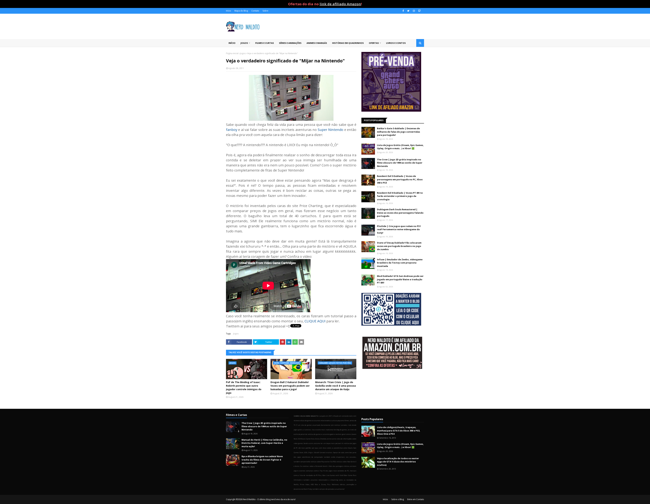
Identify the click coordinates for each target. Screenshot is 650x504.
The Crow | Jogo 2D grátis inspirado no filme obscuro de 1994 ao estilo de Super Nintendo (399, 163)
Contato (255, 10)
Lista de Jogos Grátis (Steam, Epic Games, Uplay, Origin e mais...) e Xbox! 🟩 (400, 147)
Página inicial (232, 53)
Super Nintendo (330, 129)
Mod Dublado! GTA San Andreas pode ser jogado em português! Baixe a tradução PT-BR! (400, 279)
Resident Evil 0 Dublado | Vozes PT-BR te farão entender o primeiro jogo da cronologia (400, 196)
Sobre (265, 10)
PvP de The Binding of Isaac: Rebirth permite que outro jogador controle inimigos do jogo (243, 387)
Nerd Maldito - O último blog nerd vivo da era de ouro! (269, 499)
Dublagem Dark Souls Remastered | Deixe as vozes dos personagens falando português (400, 212)
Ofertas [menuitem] (374, 42)
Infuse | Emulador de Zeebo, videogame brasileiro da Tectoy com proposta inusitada (399, 263)
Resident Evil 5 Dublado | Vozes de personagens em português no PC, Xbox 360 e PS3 (400, 179)
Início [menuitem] (232, 42)
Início (228, 10)
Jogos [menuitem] (244, 42)
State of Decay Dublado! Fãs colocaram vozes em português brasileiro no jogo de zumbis (399, 246)
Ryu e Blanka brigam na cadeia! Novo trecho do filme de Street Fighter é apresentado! (262, 459)
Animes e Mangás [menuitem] (317, 42)
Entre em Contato (415, 499)
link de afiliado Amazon (340, 4)
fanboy (231, 129)
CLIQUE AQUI (315, 321)
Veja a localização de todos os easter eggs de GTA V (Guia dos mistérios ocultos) (398, 461)
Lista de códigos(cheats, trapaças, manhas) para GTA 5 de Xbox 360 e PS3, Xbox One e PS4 (398, 430)
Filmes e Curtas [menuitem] (264, 42)
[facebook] (403, 11)
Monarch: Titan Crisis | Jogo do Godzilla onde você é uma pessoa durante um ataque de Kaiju (335, 386)
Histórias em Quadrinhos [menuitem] (348, 42)
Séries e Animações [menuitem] (290, 42)
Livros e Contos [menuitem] (396, 42)
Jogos (242, 53)
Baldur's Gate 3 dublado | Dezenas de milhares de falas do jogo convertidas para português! (398, 131)
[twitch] (419, 11)
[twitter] (408, 11)
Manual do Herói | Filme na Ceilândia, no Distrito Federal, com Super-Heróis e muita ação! (264, 443)
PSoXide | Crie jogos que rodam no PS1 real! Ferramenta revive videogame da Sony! (399, 229)
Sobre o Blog (397, 499)
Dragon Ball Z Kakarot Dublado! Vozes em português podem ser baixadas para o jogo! (290, 386)
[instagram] (414, 11)
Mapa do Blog (241, 10)
